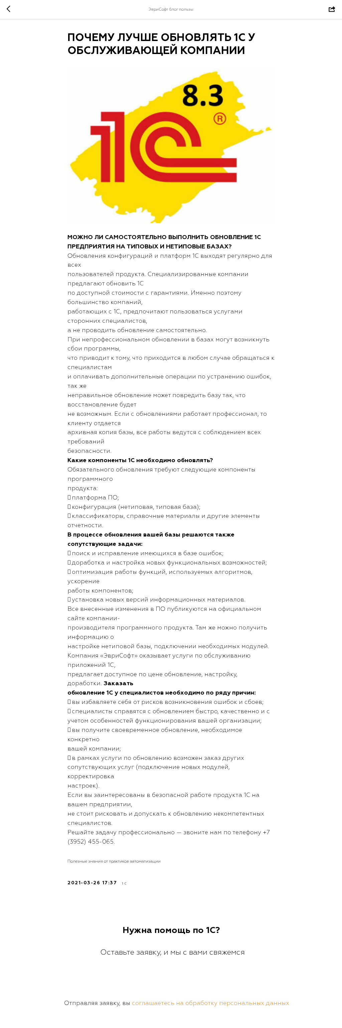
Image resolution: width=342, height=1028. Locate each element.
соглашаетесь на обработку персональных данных (210, 1003)
